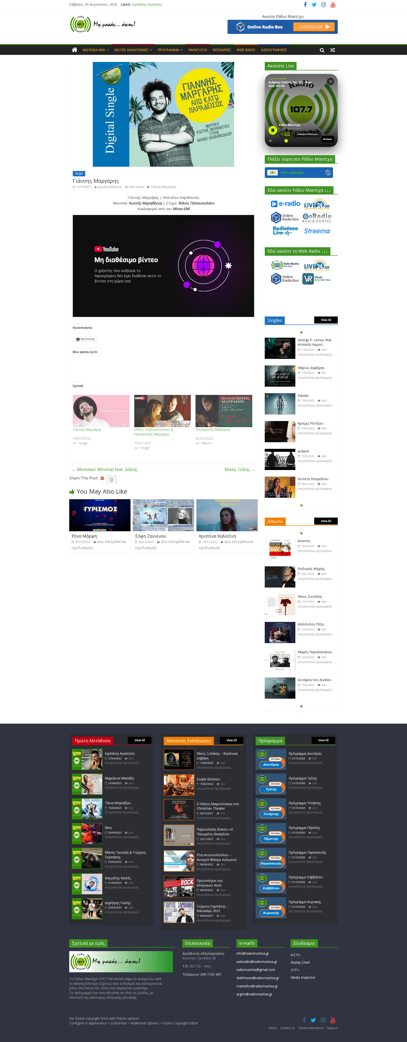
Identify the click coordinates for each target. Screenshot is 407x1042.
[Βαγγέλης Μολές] (87, 875)
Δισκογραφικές (274, 50)
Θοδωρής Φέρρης (311, 541)
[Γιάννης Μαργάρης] (101, 411)
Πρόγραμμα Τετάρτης (305, 803)
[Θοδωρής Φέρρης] (280, 541)
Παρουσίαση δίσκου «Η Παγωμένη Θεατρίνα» (215, 831)
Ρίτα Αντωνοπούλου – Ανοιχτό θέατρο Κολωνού (217, 857)
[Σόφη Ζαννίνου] (163, 502)
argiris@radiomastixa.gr (254, 994)
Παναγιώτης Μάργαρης (212, 429)
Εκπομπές (222, 50)
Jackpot (303, 423)
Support (332, 1028)
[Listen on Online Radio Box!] (283, 22)
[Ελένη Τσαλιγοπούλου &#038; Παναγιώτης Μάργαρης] (162, 411)
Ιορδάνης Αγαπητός (120, 753)
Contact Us (287, 1028)
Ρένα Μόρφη (84, 536)
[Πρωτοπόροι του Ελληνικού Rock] (179, 878)
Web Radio (246, 50)
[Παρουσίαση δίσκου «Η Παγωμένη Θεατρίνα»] (179, 827)
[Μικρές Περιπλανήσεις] (280, 624)
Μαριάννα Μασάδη (146, 4)
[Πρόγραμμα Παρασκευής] (271, 850)
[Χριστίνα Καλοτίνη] (227, 502)
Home (273, 1028)
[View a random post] (332, 50)
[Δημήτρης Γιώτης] (87, 900)
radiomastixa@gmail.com (255, 969)
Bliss (108, 827)
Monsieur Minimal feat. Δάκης (105, 469)
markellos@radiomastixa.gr (257, 986)
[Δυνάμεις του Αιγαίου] (280, 652)
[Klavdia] (280, 368)
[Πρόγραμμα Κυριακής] (271, 899)
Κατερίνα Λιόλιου (311, 479)
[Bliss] (87, 825)
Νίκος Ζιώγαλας (310, 568)
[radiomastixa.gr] (74, 50)
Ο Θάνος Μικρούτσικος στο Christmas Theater (218, 806)
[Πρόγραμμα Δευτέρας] (271, 751)
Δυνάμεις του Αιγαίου (314, 652)
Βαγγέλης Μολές (118, 878)
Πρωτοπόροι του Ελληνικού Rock (210, 883)
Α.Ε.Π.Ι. (296, 955)
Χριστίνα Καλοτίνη (217, 536)
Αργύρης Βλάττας (110, 187)
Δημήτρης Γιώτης (117, 902)
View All (326, 320)
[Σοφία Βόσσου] (179, 776)
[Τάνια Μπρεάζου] (87, 800)
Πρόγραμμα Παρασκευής (307, 852)
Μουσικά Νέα (94, 50)
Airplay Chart (300, 962)
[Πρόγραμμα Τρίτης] (271, 776)
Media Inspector (303, 977)
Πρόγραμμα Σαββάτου (306, 877)
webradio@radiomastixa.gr (256, 961)
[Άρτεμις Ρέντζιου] (280, 395)
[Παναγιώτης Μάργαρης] (223, 411)
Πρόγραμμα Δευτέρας (305, 753)
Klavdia (303, 367)
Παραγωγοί (197, 50)
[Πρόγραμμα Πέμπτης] (271, 825)
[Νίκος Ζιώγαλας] (280, 569)
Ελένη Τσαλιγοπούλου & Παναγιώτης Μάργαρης (153, 431)
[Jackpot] (280, 423)
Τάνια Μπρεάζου (118, 803)
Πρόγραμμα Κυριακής (305, 902)
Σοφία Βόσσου (208, 779)
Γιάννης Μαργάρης (163, 187)
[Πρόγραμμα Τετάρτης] (271, 800)
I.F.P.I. (295, 970)
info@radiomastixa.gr (252, 953)
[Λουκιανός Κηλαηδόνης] (280, 680)
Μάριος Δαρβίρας (311, 340)
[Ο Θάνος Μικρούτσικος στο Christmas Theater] (179, 801)
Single (79, 173)
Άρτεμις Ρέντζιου (311, 395)
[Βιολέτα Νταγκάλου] (280, 451)
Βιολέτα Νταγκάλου (313, 451)
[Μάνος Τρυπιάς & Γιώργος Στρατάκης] (87, 850)
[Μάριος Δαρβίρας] (280, 340)
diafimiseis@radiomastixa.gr (257, 978)
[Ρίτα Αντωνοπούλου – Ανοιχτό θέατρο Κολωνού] (179, 852)
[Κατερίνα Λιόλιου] (280, 479)
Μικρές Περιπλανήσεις (315, 624)
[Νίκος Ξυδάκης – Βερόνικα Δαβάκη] (179, 751)
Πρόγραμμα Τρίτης (303, 778)
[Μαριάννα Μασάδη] (87, 776)
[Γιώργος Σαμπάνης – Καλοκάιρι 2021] (179, 904)
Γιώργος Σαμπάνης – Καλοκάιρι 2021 (212, 908)
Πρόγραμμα (168, 50)
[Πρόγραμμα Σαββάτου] (271, 874)
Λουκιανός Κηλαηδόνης (316, 679)
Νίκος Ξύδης (239, 469)
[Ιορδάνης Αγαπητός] (87, 751)
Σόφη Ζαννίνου (150, 536)
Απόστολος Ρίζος (311, 596)
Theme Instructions (311, 1028)
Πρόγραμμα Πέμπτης (304, 827)
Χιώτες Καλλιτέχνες (131, 50)
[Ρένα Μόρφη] (99, 502)
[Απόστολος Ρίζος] (280, 596)
